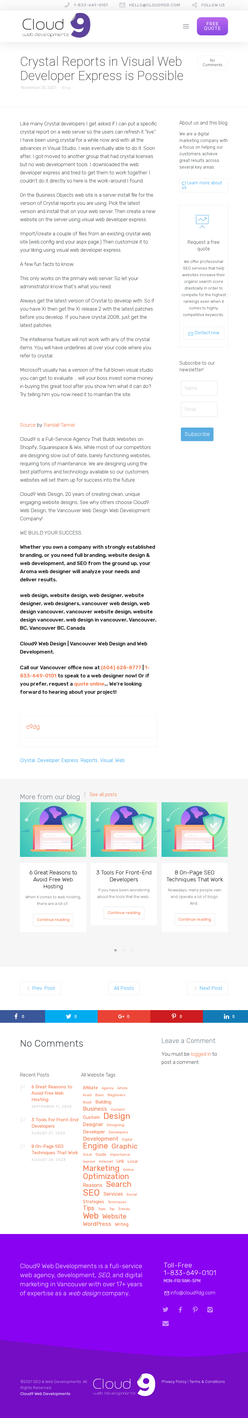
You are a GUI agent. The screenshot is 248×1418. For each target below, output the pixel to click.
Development (100, 1139)
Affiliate (90, 1088)
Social (131, 1195)
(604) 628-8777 (121, 667)
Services (113, 1194)
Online (128, 1170)
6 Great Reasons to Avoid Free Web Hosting (53, 879)
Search (119, 1185)
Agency (108, 1088)
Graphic (125, 1146)
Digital (127, 1140)
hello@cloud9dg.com (154, 5)
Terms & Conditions (207, 1381)
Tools (102, 1209)
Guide (101, 1154)
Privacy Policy (174, 1381)
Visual (106, 760)
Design (116, 1116)
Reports (89, 760)
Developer (48, 760)
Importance (120, 1155)
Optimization (106, 1177)
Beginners (117, 1095)
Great (87, 1155)
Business (95, 1109)
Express (69, 760)
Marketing (101, 1168)
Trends (124, 1209)
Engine (95, 1146)
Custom (91, 1117)
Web (120, 760)
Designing (115, 1125)
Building (103, 1102)
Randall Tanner (59, 425)
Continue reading (53, 919)
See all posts (103, 794)
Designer (93, 1124)
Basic (99, 1095)
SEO (91, 1193)
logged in (201, 1054)
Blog (66, 87)
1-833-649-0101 (91, 5)
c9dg (33, 726)
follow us (213, 5)
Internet (106, 1162)
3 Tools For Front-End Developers (124, 876)
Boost (87, 1102)
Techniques (117, 1202)
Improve (89, 1162)
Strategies (93, 1202)
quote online (89, 684)
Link (120, 1161)
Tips (88, 1208)
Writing (122, 1224)
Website (114, 1216)
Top (111, 1209)
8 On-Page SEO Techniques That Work (194, 876)
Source (28, 425)
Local (133, 1161)
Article (122, 1088)
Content (118, 1110)
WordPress (97, 1224)
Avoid (87, 1095)
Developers (118, 1132)
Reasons (92, 1185)
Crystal (27, 760)
